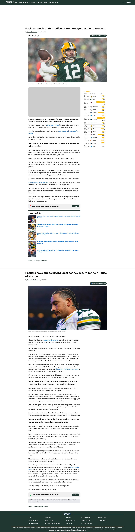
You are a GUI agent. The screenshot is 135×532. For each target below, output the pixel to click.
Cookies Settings (86, 523)
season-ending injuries (51, 340)
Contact (68, 517)
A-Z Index (69, 523)
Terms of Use (85, 520)
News (20, 2)
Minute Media (20, 527)
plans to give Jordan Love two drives (66, 369)
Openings (48, 517)
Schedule (32, 2)
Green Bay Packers (53, 125)
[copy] (38, 36)
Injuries (51, 2)
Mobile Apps (102, 517)
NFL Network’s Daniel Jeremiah (38, 182)
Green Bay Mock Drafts (40, 260)
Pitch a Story (49, 520)
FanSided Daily (33, 520)
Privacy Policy (70, 520)
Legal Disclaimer (34, 523)
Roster (46, 2)
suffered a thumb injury (45, 407)
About (30, 517)
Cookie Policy (102, 520)
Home (30, 260)
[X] (126, 2)
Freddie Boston (32, 32)
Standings (39, 2)
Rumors (25, 2)
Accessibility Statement (52, 523)
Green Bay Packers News (41, 506)
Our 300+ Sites (85, 517)
